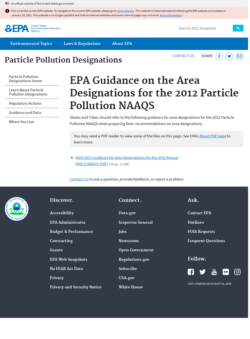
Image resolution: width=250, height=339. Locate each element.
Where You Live (21, 121)
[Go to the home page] (17, 28)
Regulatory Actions (25, 103)
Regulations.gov (134, 260)
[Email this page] (239, 56)
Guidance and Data (25, 112)
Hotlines (196, 223)
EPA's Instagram (237, 272)
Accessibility (62, 213)
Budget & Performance (71, 232)
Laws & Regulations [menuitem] (82, 43)
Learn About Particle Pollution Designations (28, 92)
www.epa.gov (125, 11)
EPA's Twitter (202, 272)
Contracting (61, 241)
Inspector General (136, 223)
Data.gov (127, 213)
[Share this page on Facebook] (219, 56)
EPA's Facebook (191, 272)
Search (238, 28)
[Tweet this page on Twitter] (229, 56)
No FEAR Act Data (66, 269)
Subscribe (128, 269)
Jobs (123, 232)
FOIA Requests (201, 232)
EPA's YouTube (214, 272)
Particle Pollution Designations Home (25, 78)
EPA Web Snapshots (68, 260)
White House (131, 287)
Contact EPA (199, 213)
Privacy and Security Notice (76, 287)
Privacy (57, 278)
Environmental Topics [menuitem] (31, 43)
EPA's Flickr (226, 272)
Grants (56, 250)
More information (171, 15)
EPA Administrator (68, 223)
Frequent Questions (206, 241)
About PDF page (212, 136)
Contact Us (183, 55)
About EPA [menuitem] (122, 43)
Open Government (136, 250)
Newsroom (129, 241)
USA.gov (126, 278)
